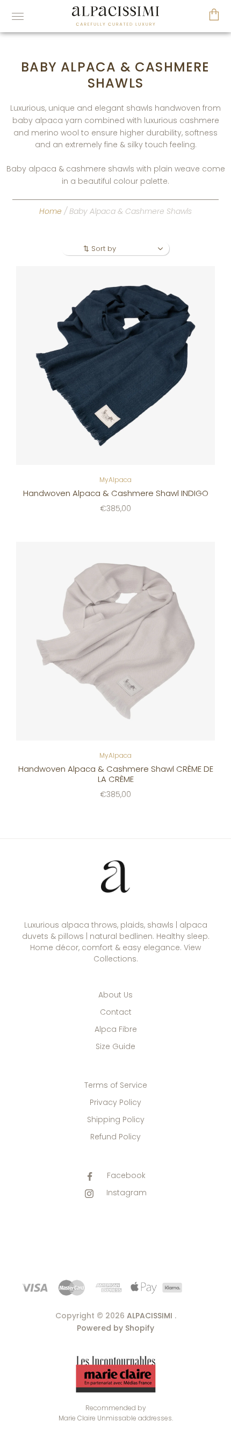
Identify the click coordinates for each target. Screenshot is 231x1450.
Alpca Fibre (116, 1029)
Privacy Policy (115, 1102)
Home (50, 211)
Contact (116, 1012)
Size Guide (115, 1046)
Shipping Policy (116, 1119)
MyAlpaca (115, 479)
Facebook (125, 1175)
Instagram (125, 1192)
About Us (115, 994)
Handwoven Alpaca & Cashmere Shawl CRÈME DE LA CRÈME (115, 774)
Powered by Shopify (115, 1328)
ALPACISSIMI (149, 1315)
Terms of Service (115, 1085)
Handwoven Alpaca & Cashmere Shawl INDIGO (115, 493)
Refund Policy (115, 1136)
